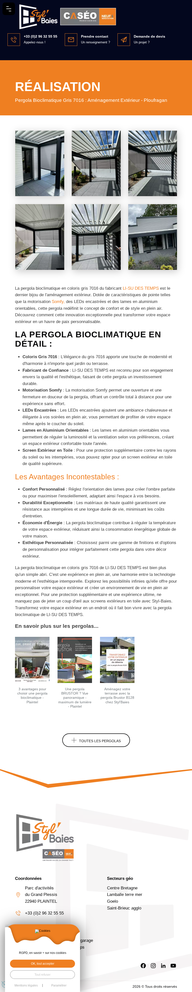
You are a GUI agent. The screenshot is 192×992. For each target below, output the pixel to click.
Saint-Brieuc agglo (124, 908)
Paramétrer (58, 985)
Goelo (112, 901)
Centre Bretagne (122, 888)
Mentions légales (26, 985)
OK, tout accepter (42, 963)
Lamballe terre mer (124, 894)
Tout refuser (42, 974)
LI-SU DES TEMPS (141, 288)
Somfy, (59, 301)
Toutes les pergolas (100, 741)
